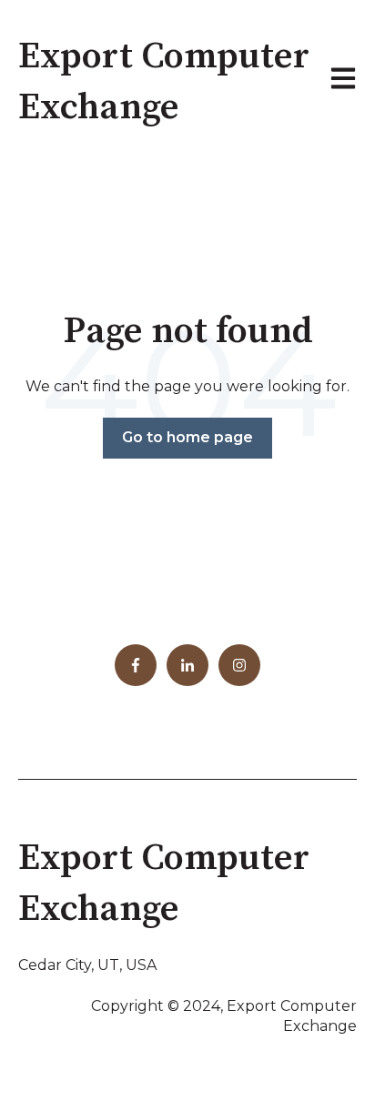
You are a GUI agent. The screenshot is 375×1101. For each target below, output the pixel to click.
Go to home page (187, 437)
